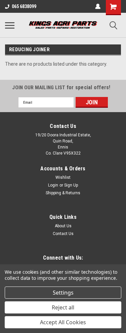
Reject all (63, 307)
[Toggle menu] (9, 25)
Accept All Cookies (63, 322)
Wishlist (63, 177)
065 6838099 (24, 6)
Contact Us (63, 233)
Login (53, 185)
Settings (63, 292)
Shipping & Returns (63, 193)
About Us (63, 226)
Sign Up (71, 185)
